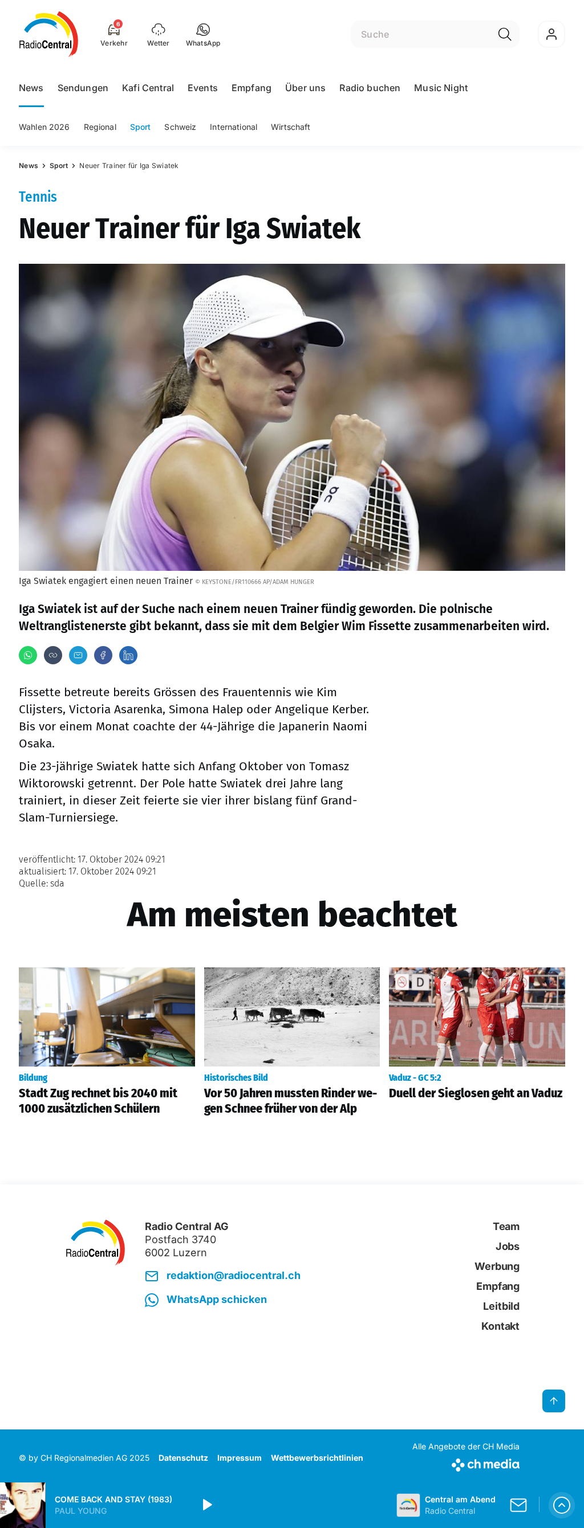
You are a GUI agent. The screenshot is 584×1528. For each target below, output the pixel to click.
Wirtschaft (290, 127)
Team (506, 1226)
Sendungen (83, 87)
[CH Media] (466, 1463)
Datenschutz (183, 1457)
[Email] (78, 655)
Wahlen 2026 (44, 127)
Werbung (497, 1266)
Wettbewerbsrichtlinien (317, 1457)
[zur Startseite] (48, 34)
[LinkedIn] (128, 655)
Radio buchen (369, 87)
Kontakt (500, 1326)
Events (203, 87)
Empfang (251, 87)
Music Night (441, 87)
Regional (100, 127)
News (31, 87)
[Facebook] (103, 655)
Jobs (508, 1246)
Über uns (305, 87)
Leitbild (501, 1306)
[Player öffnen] (561, 1505)
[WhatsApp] (28, 655)
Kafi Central (148, 87)
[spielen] (206, 1505)
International (233, 127)
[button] (203, 34)
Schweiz (180, 127)
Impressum (239, 1457)
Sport (140, 127)
